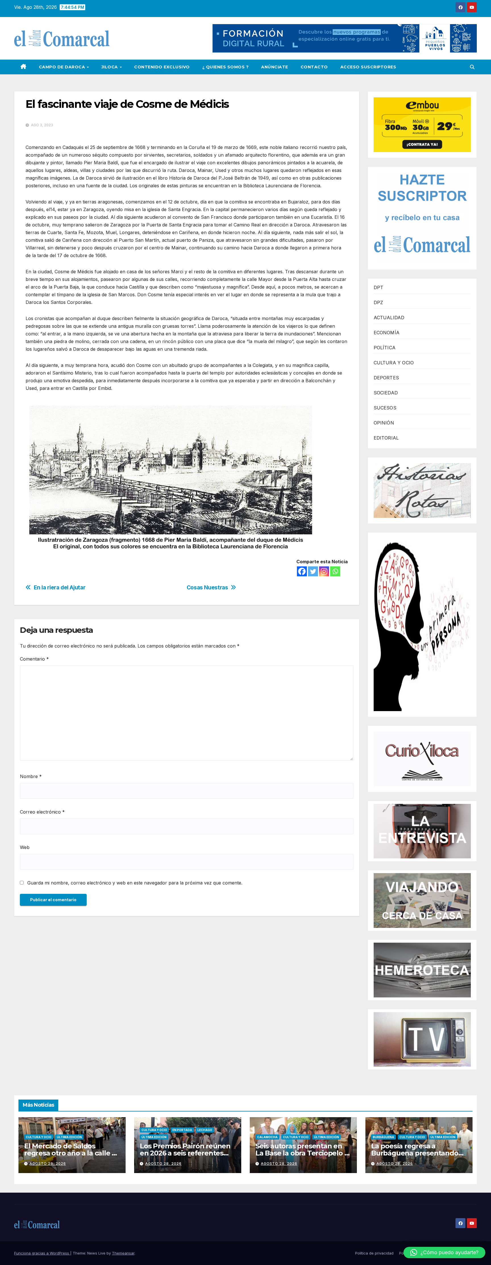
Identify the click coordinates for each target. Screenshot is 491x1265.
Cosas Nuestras (207, 587)
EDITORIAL (386, 438)
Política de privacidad (374, 1253)
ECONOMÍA (387, 332)
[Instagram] (324, 571)
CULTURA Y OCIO (394, 362)
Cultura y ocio (38, 1137)
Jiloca (110, 67)
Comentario (34, 659)
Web (25, 847)
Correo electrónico (42, 812)
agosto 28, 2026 (48, 1163)
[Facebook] (302, 571)
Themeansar (123, 1253)
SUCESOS (385, 408)
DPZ (378, 302)
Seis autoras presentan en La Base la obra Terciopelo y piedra (301, 1153)
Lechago (204, 1130)
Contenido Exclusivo (162, 67)
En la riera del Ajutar (60, 587)
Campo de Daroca (62, 67)
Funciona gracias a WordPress (42, 1253)
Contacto (314, 67)
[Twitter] (313, 571)
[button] (472, 67)
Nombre (31, 776)
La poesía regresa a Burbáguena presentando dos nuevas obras (414, 1153)
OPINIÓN (384, 423)
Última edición (69, 1137)
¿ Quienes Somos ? (225, 67)
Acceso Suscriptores (368, 67)
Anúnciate (274, 67)
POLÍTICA (385, 347)
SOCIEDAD (386, 393)
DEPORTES (386, 378)
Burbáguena (383, 1137)
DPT (379, 287)
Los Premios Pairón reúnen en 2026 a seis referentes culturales (185, 1153)
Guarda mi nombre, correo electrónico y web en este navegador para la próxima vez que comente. (134, 883)
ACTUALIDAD (389, 317)
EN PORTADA (182, 1130)
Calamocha (267, 1137)
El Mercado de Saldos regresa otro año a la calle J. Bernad (70, 1153)
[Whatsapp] (335, 571)
